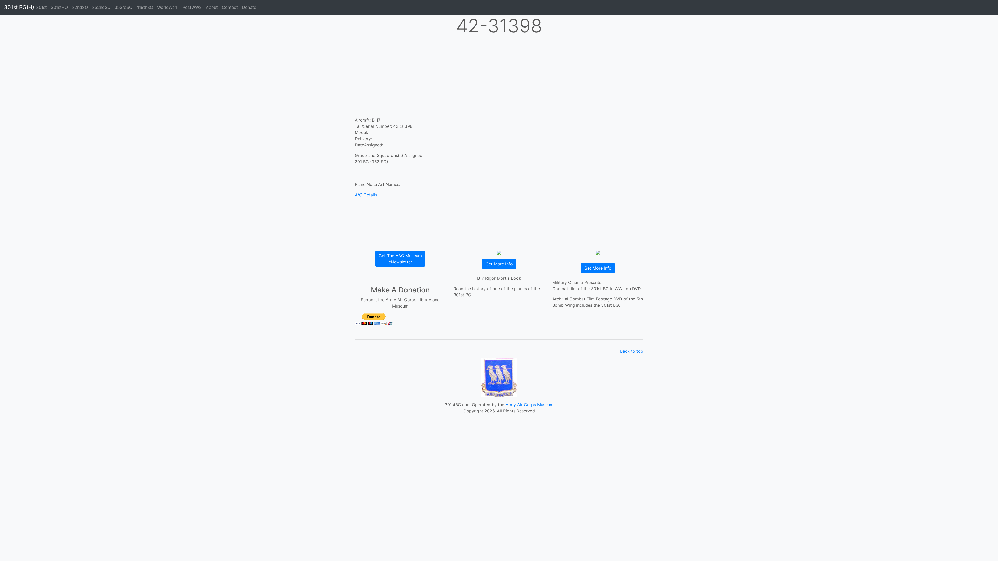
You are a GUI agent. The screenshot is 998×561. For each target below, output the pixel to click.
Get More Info (499, 263)
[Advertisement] (499, 78)
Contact (230, 7)
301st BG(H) (19, 7)
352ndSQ (101, 7)
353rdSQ (123, 7)
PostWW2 (192, 7)
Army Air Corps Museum (529, 404)
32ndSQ (80, 7)
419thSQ (144, 7)
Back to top (631, 351)
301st (41, 7)
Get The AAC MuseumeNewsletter (400, 258)
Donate (249, 7)
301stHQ (59, 7)
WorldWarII (167, 7)
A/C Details (366, 194)
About (212, 7)
